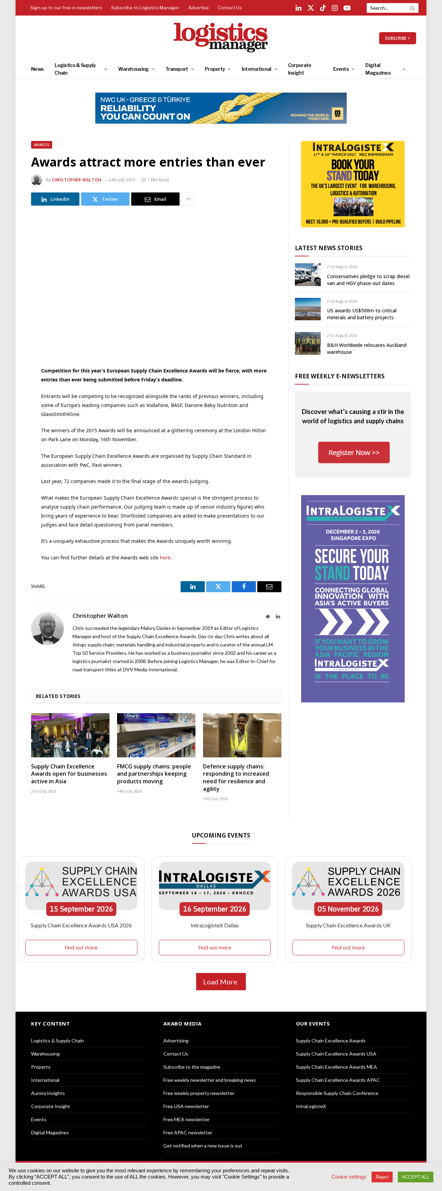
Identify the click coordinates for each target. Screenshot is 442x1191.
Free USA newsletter (186, 1106)
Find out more (81, 947)
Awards (41, 144)
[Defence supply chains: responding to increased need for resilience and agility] (242, 735)
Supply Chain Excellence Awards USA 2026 (81, 925)
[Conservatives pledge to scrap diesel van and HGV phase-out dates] (308, 274)
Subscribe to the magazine (191, 1067)
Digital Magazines (378, 69)
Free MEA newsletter (186, 1119)
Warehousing (133, 69)
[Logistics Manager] (221, 38)
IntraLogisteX (311, 1106)
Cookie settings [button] (349, 1177)
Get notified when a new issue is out (202, 1146)
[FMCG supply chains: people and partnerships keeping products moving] (156, 735)
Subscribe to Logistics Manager (145, 7)
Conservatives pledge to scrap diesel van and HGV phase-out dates (368, 279)
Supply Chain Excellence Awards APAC (338, 1080)
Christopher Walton (77, 180)
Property (215, 69)
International (256, 69)
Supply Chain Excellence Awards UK (348, 925)
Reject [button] (382, 1177)
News (37, 69)
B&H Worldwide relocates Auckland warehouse (366, 348)
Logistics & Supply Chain (75, 69)
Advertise (198, 7)
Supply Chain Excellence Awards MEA (336, 1067)
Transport (176, 69)
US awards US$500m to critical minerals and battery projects (361, 314)
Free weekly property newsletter (198, 1093)
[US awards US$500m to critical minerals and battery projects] (308, 309)
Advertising (176, 1040)
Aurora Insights (48, 1093)
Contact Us (230, 7)
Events (341, 69)
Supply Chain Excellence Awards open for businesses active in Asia (69, 774)
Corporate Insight (299, 69)
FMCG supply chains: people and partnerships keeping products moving (154, 774)
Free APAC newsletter (187, 1132)
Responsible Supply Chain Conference (337, 1093)
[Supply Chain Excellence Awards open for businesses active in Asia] (70, 735)
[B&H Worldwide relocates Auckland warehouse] (308, 343)
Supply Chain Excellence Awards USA (336, 1054)
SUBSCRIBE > (397, 38)
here (165, 557)
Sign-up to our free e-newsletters (66, 7)
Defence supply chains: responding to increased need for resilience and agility (236, 778)
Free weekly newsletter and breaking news (209, 1080)
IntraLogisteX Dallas (215, 925)
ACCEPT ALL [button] (415, 1177)
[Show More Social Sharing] (188, 199)
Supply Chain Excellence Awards (331, 1040)
